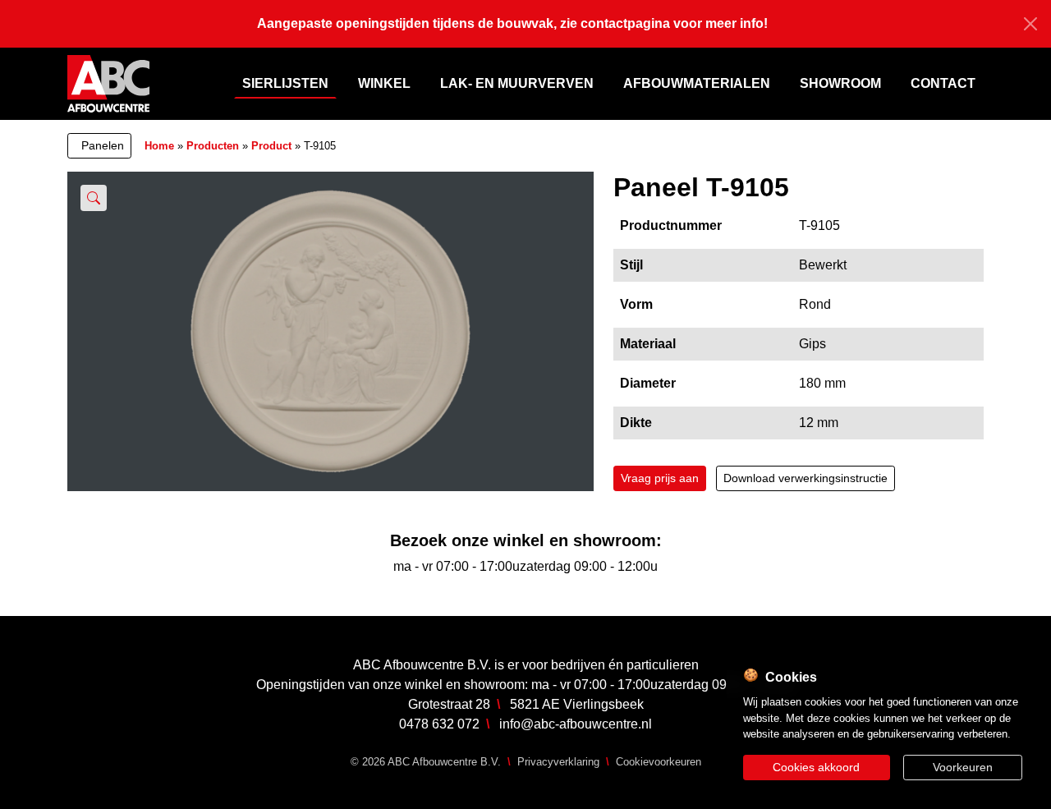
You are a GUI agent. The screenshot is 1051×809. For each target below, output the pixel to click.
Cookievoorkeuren (658, 762)
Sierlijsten (285, 83)
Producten (212, 146)
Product (271, 146)
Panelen (102, 145)
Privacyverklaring (558, 762)
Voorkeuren (963, 767)
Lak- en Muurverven (517, 83)
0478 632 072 (439, 724)
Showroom (840, 83)
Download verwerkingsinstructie (805, 478)
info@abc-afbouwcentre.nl (575, 724)
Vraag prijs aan (660, 478)
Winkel (384, 83)
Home (159, 146)
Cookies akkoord (816, 767)
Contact (943, 83)
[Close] (1030, 24)
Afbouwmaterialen (696, 83)
